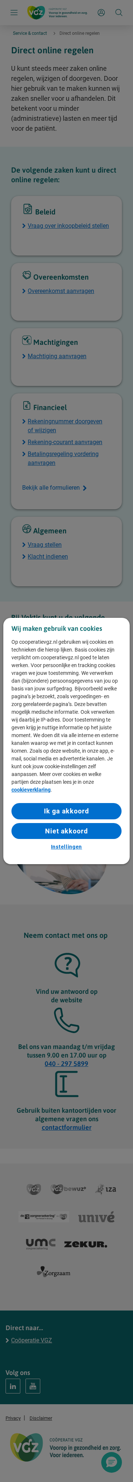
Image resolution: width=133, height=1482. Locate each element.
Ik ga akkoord (66, 811)
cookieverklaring (31, 790)
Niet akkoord (66, 831)
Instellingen (66, 847)
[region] (66, 741)
